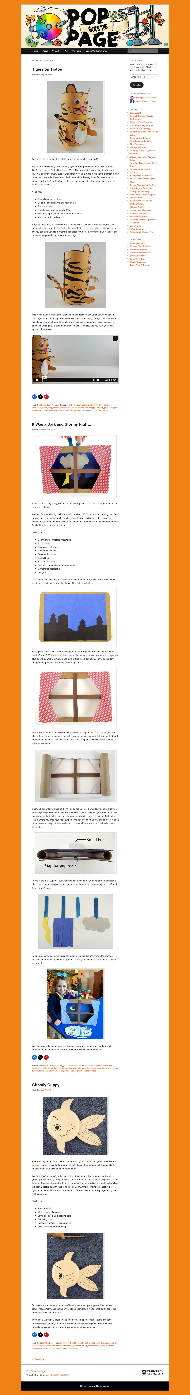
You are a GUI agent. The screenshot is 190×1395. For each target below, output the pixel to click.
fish (102, 1342)
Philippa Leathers (96, 407)
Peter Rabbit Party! (138, 216)
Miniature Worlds (138, 147)
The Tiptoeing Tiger (90, 410)
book (79, 404)
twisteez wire (100, 228)
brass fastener (46, 206)
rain (99, 1068)
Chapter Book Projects (140, 246)
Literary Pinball (137, 207)
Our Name (76, 50)
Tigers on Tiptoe (47, 69)
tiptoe (105, 410)
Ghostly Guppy (45, 1084)
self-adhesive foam (67, 228)
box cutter (44, 543)
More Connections (138, 249)
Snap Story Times (138, 258)
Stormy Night (43, 1070)
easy (50, 407)
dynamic (43, 407)
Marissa (88, 1161)
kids (72, 407)
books (84, 404)
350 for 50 (134, 172)
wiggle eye (44, 228)
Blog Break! (135, 112)
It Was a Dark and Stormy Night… (62, 424)
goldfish (113, 1342)
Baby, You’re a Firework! (141, 122)
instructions (65, 407)
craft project (106, 404)
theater (87, 1070)
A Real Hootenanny (139, 213)
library (77, 407)
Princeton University (153, 1372)
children (91, 404)
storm (34, 1070)
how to (56, 407)
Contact (55, 50)
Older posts (38, 1359)
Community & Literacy (140, 137)
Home (35, 50)
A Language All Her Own (141, 175)
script (115, 1068)
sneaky (35, 410)
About (45, 50)
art (75, 404)
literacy (84, 407)
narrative (73, 1068)
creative (35, 407)
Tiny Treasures (137, 144)
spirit (41, 1348)
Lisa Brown (93, 1345)
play (79, 1068)
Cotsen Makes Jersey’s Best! (143, 185)
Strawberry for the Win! (140, 141)
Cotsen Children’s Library (96, 50)
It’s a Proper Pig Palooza (141, 125)
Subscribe (137, 85)
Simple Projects (46, 1342)
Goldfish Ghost (38, 1345)
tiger (100, 410)
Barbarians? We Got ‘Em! (141, 232)
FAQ (66, 50)
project (107, 407)
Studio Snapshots (138, 261)
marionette (110, 1345)
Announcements (137, 243)
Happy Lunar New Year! (140, 210)
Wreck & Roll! (136, 197)
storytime (69, 410)
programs (86, 1068)
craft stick (51, 561)
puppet (114, 407)
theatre (94, 1070)
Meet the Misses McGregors (142, 194)
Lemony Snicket (74, 1345)
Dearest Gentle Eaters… (141, 169)
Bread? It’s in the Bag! (140, 128)
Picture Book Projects (49, 404)
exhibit (35, 1164)
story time (43, 410)
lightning (57, 1068)
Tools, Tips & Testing (139, 265)
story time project (56, 410)
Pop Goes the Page (35, 1371)
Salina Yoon (107, 1068)
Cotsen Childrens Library (144, 101)
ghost (107, 1342)
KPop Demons (136, 228)
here (45, 170)
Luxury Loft (135, 225)
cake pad (55, 655)
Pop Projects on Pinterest (145, 97)
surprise (77, 410)
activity (69, 404)
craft (98, 404)
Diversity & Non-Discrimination (95, 1385)
